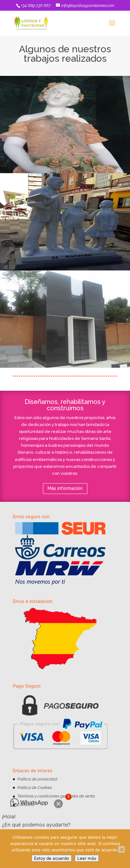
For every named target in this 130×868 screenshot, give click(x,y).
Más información (65, 488)
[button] (58, 803)
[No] (121, 849)
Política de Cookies (34, 787)
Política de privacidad (37, 779)
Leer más (86, 858)
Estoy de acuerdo (51, 858)
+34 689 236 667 (36, 5)
